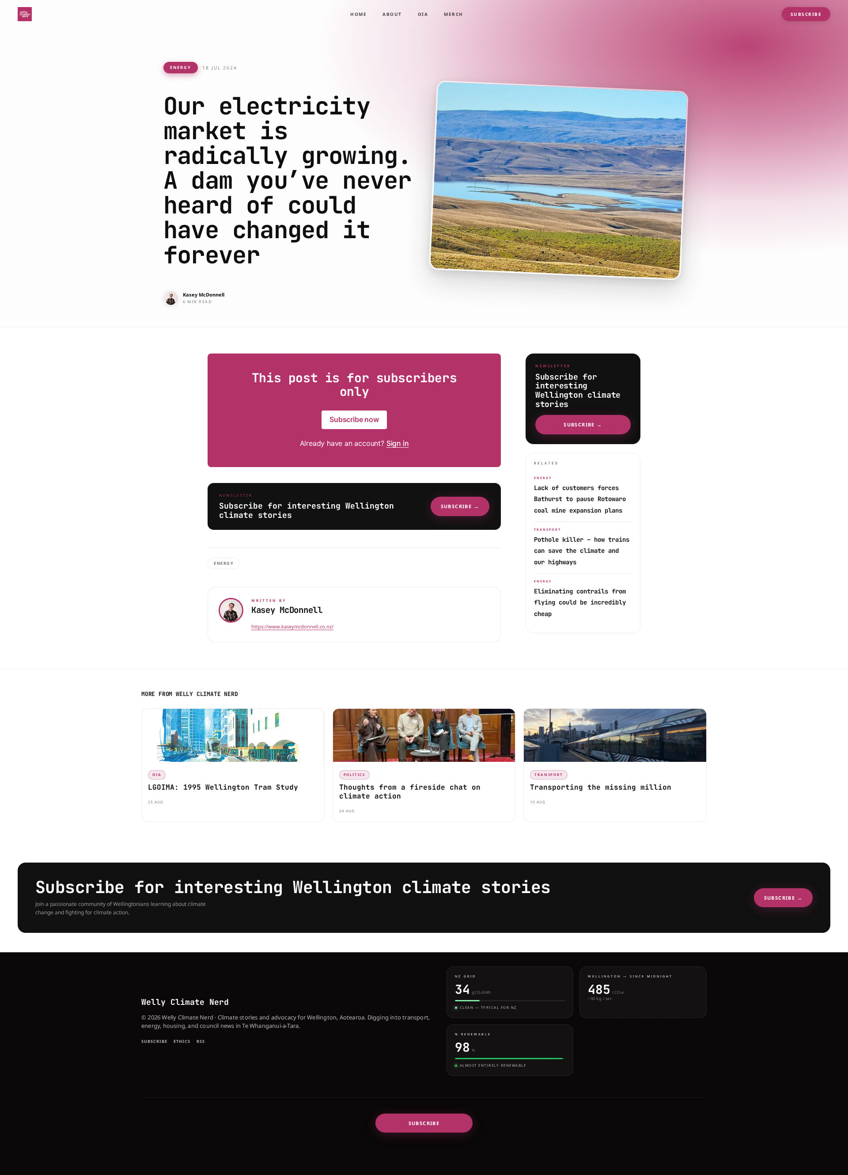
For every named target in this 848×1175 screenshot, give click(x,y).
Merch (453, 14)
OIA (423, 14)
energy (180, 67)
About (392, 14)
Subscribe (806, 14)
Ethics (182, 1041)
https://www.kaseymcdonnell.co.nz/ (292, 626)
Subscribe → (460, 506)
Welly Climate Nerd (185, 1002)
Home (358, 14)
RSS (201, 1041)
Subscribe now (354, 419)
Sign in (397, 443)
